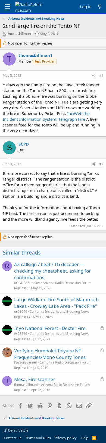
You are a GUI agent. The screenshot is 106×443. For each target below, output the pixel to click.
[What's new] (99, 7)
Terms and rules (38, 437)
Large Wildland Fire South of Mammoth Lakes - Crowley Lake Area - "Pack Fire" (56, 302)
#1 (101, 75)
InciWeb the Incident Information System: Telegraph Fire (46, 116)
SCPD (23, 144)
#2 (101, 164)
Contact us (12, 437)
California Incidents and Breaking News (59, 311)
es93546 (20, 311)
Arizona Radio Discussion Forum (67, 282)
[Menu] (7, 7)
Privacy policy (66, 437)
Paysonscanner (25, 362)
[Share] (94, 76)
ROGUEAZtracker (27, 282)
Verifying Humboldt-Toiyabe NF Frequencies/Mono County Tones (50, 353)
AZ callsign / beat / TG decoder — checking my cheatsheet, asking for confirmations (52, 270)
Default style (17, 430)
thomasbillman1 (20, 33)
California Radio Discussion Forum (65, 362)
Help (84, 437)
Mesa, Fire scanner (34, 379)
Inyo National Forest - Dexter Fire (50, 328)
